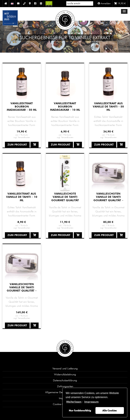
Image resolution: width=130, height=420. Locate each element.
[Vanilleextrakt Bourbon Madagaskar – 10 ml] (65, 82)
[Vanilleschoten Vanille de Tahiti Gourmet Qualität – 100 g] (22, 263)
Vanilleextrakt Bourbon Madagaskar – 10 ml (65, 107)
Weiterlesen (73, 402)
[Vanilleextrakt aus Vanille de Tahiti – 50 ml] (108, 82)
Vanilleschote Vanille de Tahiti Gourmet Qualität (65, 197)
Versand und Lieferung (65, 368)
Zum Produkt (17, 144)
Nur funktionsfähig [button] (80, 410)
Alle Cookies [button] (109, 410)
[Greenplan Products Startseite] (65, 18)
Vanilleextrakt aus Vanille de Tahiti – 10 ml (21, 197)
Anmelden (105, 3)
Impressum (91, 402)
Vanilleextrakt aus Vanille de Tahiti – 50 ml (108, 107)
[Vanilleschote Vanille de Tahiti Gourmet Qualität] (65, 172)
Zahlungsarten (65, 386)
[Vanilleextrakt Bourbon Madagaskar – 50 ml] (22, 82)
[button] (124, 11)
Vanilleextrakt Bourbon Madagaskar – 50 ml (22, 107)
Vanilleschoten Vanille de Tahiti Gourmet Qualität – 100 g (22, 289)
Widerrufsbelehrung (65, 374)
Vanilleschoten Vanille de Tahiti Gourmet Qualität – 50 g (108, 198)
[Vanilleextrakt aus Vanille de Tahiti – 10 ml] (22, 172)
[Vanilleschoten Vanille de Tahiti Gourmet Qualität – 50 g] (108, 172)
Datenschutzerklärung (65, 380)
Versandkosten (24, 137)
